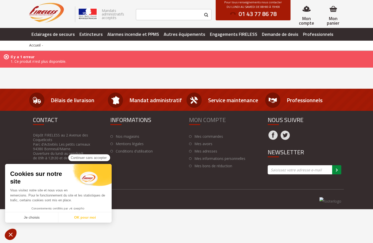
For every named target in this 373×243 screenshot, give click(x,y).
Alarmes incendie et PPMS (133, 34)
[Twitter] (285, 138)
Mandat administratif (155, 100)
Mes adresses (205, 151)
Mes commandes (208, 136)
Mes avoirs (203, 144)
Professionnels (318, 34)
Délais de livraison (72, 100)
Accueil (35, 45)
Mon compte (306, 20)
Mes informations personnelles (219, 158)
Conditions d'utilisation (134, 151)
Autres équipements (184, 34)
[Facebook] (273, 138)
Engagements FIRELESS (233, 34)
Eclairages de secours (53, 34)
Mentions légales (130, 144)
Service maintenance (233, 100)
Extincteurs (91, 34)
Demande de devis (280, 34)
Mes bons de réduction (213, 166)
